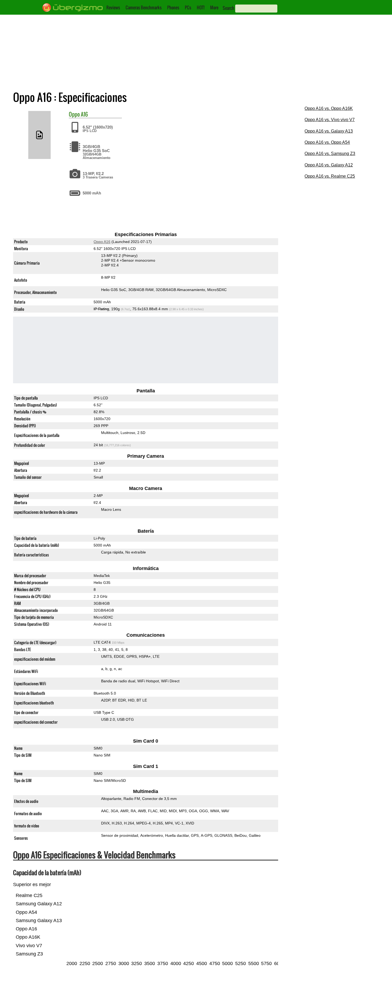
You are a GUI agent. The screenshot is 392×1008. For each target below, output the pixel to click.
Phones (173, 7)
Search (228, 8)
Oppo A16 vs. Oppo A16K (329, 108)
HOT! (201, 7)
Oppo (74, 114)
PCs (188, 7)
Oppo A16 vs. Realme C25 (330, 176)
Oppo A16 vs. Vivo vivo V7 (330, 119)
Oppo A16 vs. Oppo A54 (327, 142)
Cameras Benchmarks (144, 7)
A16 (84, 114)
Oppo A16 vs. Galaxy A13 (329, 131)
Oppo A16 (102, 242)
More (214, 7)
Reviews (113, 7)
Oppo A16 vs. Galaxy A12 (329, 165)
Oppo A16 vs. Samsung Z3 (330, 153)
